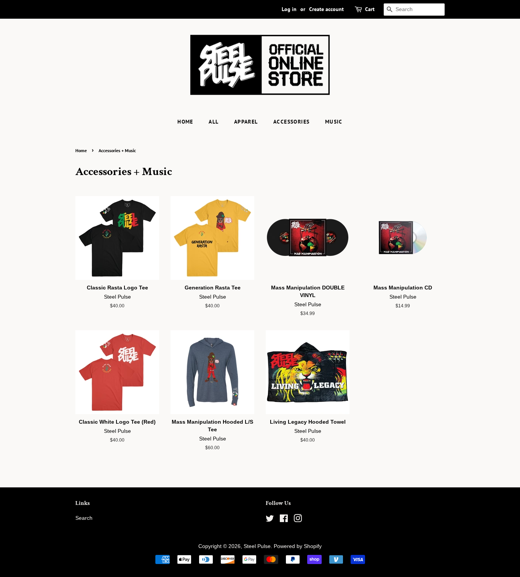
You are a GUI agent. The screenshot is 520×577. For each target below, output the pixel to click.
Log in (289, 9)
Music (334, 121)
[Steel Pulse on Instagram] (297, 520)
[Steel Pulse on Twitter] (270, 520)
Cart (370, 9)
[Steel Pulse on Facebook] (283, 520)
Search (84, 518)
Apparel (246, 121)
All (214, 121)
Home (185, 121)
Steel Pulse (257, 546)
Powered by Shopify (298, 546)
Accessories (291, 121)
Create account (326, 9)
